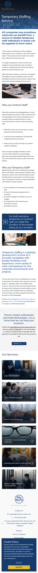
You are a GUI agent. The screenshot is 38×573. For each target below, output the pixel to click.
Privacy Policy (19, 538)
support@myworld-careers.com (20, 514)
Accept (19, 567)
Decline (19, 562)
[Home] (8, 5)
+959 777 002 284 (14, 301)
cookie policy (10, 558)
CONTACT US (17, 343)
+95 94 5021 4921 (20, 517)
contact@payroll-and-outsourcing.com (22, 299)
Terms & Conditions (19, 534)
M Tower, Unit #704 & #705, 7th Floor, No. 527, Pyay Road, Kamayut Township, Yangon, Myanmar (20, 523)
